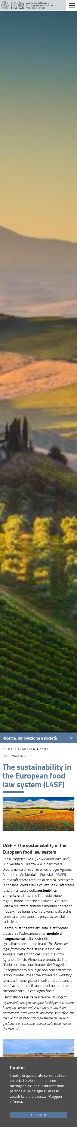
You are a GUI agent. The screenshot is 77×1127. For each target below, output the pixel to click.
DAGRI (60, 874)
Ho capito (38, 1114)
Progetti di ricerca (19, 749)
